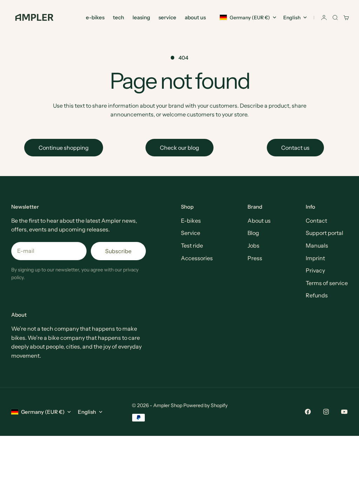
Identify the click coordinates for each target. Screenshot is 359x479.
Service (190, 232)
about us (195, 17)
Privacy (315, 270)
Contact (316, 220)
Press (255, 258)
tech (118, 17)
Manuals (317, 245)
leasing (141, 17)
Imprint (315, 258)
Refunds (317, 295)
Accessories (197, 258)
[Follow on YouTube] (344, 411)
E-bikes (191, 220)
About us (259, 220)
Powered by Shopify (205, 405)
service (167, 17)
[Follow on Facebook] (307, 411)
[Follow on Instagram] (326, 411)
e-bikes (95, 17)
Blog (253, 232)
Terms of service (327, 282)
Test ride (192, 245)
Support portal (324, 232)
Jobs (253, 245)
